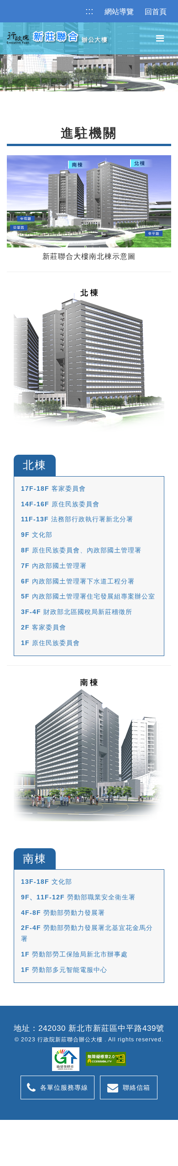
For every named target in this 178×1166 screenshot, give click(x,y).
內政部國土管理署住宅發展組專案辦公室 (88, 596)
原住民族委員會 (60, 504)
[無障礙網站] (106, 1058)
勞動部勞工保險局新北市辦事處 (74, 954)
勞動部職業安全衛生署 (78, 897)
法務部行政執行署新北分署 (77, 519)
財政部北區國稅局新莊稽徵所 (76, 611)
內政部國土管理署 (54, 565)
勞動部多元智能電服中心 (64, 969)
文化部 (36, 534)
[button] (160, 38)
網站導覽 (119, 12)
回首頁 (156, 12)
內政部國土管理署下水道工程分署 (78, 581)
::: (89, 11)
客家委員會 (53, 488)
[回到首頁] (55, 36)
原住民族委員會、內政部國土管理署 (81, 550)
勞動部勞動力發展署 (63, 912)
